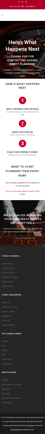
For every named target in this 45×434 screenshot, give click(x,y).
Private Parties (7, 264)
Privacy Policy (29, 425)
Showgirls (5, 380)
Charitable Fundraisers (10, 277)
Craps (4, 355)
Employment (6, 316)
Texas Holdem (7, 359)
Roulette (5, 350)
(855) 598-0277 (24, 183)
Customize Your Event (10, 307)
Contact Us (6, 320)
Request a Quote (8, 311)
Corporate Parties (8, 268)
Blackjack (5, 341)
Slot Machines (7, 364)
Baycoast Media (16, 429)
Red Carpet (6, 393)
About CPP (6, 302)
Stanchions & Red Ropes (11, 398)
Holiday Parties (7, 286)
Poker (4, 346)
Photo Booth (6, 389)
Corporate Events (8, 273)
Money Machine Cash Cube (12, 384)
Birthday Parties (7, 282)
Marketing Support (8, 325)
